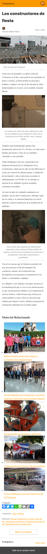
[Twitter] (8, 507)
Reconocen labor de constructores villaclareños (22, 433)
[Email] (24, 507)
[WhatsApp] (16, 507)
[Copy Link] (28, 507)
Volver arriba (40, 543)
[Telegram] (12, 507)
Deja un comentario (23, 532)
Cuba (14, 513)
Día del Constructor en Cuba (22, 519)
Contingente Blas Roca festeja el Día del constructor (24, 466)
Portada (20, 513)
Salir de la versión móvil (23, 550)
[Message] (20, 507)
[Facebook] (4, 507)
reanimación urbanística (15, 521)
